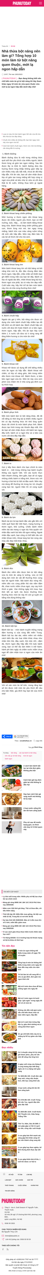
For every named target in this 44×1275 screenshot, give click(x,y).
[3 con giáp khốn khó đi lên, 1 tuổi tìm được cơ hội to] (9, 1163)
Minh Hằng (38, 747)
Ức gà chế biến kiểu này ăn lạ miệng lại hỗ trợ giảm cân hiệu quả (30, 1036)
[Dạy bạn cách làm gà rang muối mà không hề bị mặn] (12, 799)
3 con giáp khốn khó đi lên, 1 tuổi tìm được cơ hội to (29, 1160)
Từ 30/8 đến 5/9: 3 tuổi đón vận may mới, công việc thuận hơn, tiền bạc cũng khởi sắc (30, 1078)
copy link (39, 741)
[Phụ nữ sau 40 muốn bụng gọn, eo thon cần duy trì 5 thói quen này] (12, 827)
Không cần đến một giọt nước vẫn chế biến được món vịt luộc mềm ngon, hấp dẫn (30, 1012)
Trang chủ (5, 46)
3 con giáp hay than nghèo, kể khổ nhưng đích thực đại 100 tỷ (29, 1149)
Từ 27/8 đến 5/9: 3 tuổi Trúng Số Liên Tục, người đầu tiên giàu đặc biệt (29, 1102)
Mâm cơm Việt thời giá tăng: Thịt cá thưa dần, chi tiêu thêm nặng (22, 909)
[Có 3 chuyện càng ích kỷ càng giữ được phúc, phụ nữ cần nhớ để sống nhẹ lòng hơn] (9, 1056)
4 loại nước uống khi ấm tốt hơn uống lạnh (32, 809)
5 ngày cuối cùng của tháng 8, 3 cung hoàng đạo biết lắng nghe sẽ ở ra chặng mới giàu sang (29, 1067)
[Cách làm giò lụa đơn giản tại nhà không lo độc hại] (12, 785)
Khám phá (34, 1185)
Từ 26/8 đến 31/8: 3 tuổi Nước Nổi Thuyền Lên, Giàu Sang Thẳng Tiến (29, 1114)
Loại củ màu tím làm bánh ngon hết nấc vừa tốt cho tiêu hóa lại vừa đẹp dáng (21, 135)
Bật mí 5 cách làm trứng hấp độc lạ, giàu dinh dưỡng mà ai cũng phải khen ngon (29, 1024)
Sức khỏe (19, 1180)
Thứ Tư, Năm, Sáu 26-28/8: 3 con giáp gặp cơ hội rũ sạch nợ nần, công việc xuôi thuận (29, 1126)
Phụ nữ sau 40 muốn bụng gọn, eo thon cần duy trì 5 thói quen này (32, 825)
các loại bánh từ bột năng (27, 753)
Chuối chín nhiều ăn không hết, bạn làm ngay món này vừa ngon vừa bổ (21, 141)
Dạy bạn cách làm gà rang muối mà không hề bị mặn (32, 796)
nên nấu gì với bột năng (13, 756)
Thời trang (9, 1185)
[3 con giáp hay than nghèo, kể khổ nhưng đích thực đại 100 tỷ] (9, 1151)
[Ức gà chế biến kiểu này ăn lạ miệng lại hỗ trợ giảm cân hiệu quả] (9, 1038)
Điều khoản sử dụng (15, 1271)
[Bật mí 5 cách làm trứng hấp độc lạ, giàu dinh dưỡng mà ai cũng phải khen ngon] (9, 1026)
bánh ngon (8, 759)
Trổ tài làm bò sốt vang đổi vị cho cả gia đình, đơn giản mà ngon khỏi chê (29, 976)
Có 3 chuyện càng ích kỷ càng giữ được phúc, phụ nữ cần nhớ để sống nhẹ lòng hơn (29, 1054)
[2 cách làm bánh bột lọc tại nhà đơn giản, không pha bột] (12, 771)
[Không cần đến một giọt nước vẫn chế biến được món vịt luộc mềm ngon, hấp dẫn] (9, 1014)
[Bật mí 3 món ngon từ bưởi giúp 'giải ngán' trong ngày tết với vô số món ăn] (9, 1002)
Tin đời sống (10, 1191)
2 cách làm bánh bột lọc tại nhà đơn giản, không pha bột (32, 768)
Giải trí (30, 1180)
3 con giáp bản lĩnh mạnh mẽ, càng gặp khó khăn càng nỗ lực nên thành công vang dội (29, 1138)
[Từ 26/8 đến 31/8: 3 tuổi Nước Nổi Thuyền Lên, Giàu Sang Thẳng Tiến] (9, 1116)
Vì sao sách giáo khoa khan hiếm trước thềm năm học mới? (22, 933)
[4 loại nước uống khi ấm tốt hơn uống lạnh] (12, 813)
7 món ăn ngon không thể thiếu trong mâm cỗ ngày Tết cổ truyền (29, 953)
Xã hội (13, 46)
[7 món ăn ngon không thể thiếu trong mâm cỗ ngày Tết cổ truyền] (9, 954)
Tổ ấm (20, 1174)
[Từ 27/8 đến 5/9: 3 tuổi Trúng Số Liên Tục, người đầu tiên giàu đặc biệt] (9, 1104)
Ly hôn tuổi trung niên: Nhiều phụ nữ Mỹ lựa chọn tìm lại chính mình (22, 898)
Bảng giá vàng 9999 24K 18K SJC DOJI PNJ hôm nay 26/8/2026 (22, 903)
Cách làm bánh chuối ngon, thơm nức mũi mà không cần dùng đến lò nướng (22, 147)
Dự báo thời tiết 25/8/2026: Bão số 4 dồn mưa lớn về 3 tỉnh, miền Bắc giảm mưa (22, 921)
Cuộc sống (22, 1185)
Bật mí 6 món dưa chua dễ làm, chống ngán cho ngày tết (30, 987)
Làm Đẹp (8, 1180)
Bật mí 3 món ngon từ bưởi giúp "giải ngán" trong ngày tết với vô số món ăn (30, 1000)
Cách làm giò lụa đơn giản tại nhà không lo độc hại (32, 782)
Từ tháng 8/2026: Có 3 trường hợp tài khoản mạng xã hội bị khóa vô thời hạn (22, 939)
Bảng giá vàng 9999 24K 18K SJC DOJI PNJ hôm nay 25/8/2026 (22, 927)
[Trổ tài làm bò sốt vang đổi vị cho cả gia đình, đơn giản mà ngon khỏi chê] (9, 978)
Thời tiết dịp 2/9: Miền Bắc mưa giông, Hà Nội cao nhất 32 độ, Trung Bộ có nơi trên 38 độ (22, 915)
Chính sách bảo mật (29, 1271)
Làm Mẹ (29, 1174)
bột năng (14, 753)
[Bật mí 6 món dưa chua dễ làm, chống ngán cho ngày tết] (9, 990)
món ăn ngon (27, 756)
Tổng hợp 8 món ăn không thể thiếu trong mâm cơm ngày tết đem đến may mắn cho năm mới (30, 966)
